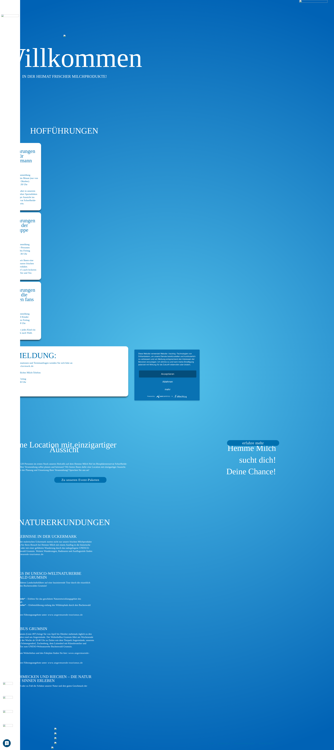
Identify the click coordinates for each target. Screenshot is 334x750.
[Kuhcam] (10, 731)
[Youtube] (10, 717)
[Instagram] (10, 703)
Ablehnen (167, 381)
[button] (10, 5)
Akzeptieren (167, 373)
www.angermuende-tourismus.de (26, 554)
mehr (168, 389)
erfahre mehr (253, 443)
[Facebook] (10, 689)
